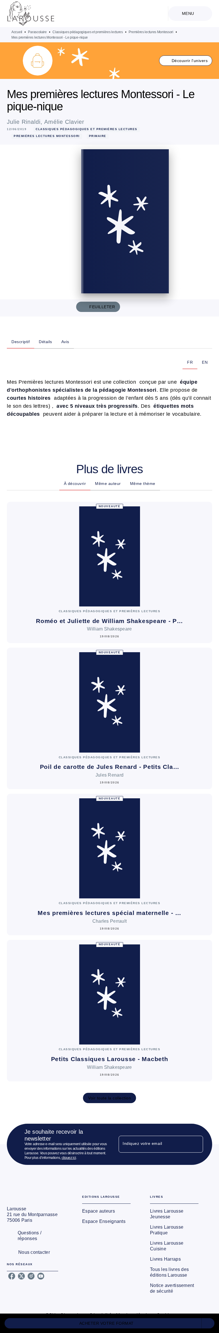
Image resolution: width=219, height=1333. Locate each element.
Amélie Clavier (64, 122)
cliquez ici (69, 1158)
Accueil (16, 32)
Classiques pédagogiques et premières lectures (87, 32)
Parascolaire (37, 32)
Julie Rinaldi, (25, 122)
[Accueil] (31, 13)
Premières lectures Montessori (151, 32)
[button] (185, 60)
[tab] (20, 342)
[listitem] (12, 1276)
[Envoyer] (196, 1144)
